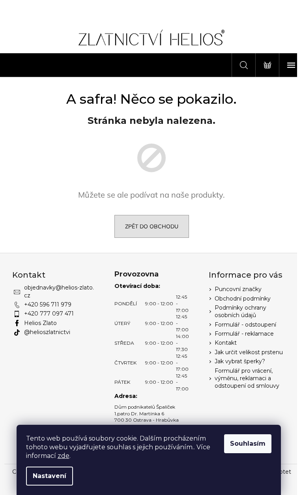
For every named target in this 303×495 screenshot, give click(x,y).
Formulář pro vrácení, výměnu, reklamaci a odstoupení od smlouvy (247, 378)
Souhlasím (248, 443)
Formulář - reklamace (244, 333)
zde (63, 456)
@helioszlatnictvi (47, 332)
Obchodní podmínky (243, 298)
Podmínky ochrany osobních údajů (240, 311)
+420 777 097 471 (49, 313)
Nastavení (49, 476)
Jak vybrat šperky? (240, 361)
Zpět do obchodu (151, 226)
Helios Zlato (40, 323)
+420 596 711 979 (47, 304)
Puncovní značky (238, 289)
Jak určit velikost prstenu (249, 352)
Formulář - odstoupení (245, 324)
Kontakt (226, 342)
